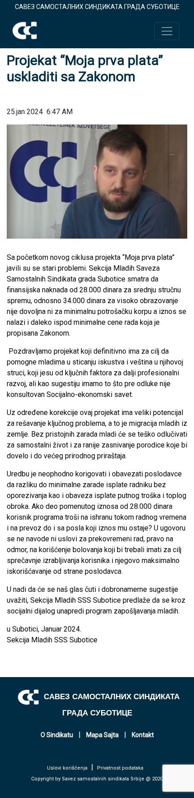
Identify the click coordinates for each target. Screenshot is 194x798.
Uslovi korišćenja (67, 768)
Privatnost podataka (120, 768)
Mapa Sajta (102, 734)
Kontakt (143, 734)
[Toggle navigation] (167, 31)
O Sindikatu (57, 734)
